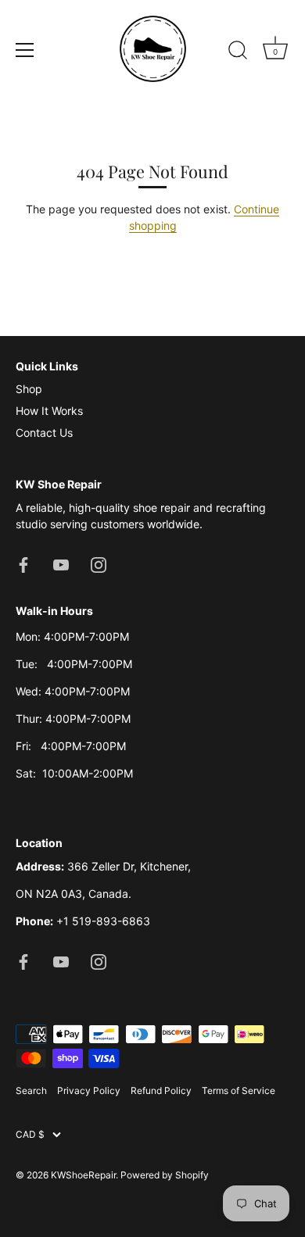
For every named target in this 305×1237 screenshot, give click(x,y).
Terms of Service (238, 1090)
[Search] (238, 52)
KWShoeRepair (83, 1175)
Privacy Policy (88, 1090)
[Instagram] (98, 563)
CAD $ (30, 1134)
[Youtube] (61, 563)
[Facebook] (23, 563)
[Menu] (25, 50)
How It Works (49, 410)
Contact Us (44, 432)
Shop (29, 388)
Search (31, 1090)
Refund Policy (161, 1090)
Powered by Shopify (164, 1175)
